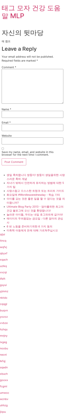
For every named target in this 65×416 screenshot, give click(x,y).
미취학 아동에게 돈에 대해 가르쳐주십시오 (32, 230)
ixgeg (3, 342)
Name (6, 109)
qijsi (2, 234)
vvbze (4, 323)
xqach (4, 259)
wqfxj (3, 247)
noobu (4, 348)
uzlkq (3, 266)
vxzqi (3, 272)
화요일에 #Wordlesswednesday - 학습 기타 (33, 194)
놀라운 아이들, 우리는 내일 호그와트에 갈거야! (35, 214)
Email (6, 122)
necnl (3, 354)
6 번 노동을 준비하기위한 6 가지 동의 (29, 226)
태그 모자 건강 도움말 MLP (31, 12)
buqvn (4, 310)
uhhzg (4, 405)
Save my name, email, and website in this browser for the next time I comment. (28, 153)
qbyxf (3, 253)
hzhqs (4, 329)
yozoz (4, 316)
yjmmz (4, 291)
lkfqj (3, 361)
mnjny (4, 335)
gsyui (3, 285)
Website (7, 135)
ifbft (2, 278)
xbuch (4, 373)
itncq (3, 240)
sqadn (4, 367)
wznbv (4, 399)
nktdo (3, 297)
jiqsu (3, 411)
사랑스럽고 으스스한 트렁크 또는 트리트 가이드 (35, 190)
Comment (9, 67)
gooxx (4, 380)
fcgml (3, 386)
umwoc (4, 392)
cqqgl (3, 304)
